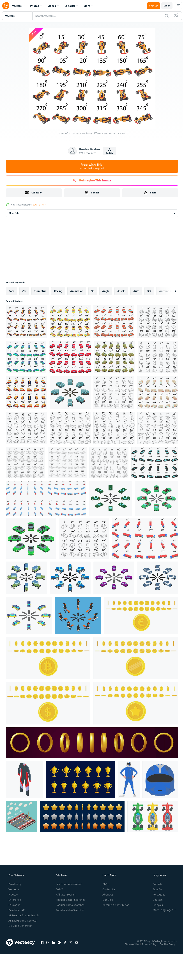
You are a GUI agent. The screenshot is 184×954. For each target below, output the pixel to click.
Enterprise (14, 899)
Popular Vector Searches (70, 899)
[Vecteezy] (5, 5)
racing (58, 291)
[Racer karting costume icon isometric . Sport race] (24, 779)
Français (155, 905)
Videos (52, 6)
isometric (40, 291)
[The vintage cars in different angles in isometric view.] (26, 578)
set (149, 291)
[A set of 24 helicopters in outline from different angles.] (25, 462)
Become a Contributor (115, 905)
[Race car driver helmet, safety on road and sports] (160, 779)
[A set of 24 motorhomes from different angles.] (157, 392)
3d (92, 291)
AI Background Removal (22, 920)
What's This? (39, 204)
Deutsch (155, 899)
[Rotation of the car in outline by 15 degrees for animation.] (84, 538)
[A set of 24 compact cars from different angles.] (158, 357)
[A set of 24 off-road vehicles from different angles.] (108, 462)
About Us (107, 894)
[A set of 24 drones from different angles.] (67, 462)
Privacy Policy (146, 944)
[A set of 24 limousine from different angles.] (154, 462)
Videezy (12, 894)
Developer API (16, 910)
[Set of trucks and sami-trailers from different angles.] (46, 498)
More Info (14, 213)
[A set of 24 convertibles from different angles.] (70, 321)
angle (105, 291)
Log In (164, 5)
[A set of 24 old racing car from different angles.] (113, 321)
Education (14, 905)
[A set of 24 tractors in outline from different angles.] (157, 321)
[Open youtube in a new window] (76, 942)
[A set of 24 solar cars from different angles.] (26, 357)
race (11, 291)
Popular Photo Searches (70, 905)
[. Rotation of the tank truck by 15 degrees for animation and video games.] (145, 538)
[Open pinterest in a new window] (59, 942)
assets (121, 291)
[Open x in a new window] (70, 942)
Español (155, 889)
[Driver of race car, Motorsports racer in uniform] (129, 779)
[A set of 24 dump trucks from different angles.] (113, 392)
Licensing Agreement (68, 884)
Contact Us (108, 889)
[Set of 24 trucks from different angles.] (114, 428)
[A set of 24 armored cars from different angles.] (114, 357)
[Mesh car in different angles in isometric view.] (113, 578)
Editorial (70, 6)
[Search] (164, 16)
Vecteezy (13, 889)
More (87, 6)
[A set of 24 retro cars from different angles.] (26, 392)
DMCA (59, 889)
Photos (34, 6)
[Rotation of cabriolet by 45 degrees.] (156, 498)
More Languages (160, 910)
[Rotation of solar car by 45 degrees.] (29, 615)
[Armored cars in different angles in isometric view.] (70, 392)
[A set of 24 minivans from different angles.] (26, 428)
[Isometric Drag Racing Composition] (21, 816)
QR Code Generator (19, 925)
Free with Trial (90, 166)
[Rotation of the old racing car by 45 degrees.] (110, 498)
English (154, 884)
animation (76, 291)
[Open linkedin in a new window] (53, 942)
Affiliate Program (66, 894)
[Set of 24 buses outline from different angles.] (70, 428)
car (24, 291)
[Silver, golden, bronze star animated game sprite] (82, 816)
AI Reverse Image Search (23, 915)
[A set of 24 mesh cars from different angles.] (70, 357)
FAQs (105, 884)
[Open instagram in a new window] (47, 942)
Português (156, 894)
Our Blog (107, 899)
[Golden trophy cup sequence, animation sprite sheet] (80, 779)
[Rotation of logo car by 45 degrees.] (157, 578)
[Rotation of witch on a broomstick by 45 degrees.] (78, 615)
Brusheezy (14, 884)
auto (136, 291)
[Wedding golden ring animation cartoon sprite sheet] (92, 742)
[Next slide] (170, 291)
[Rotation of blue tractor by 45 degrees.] (70, 578)
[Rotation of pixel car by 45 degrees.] (31, 538)
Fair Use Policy (164, 944)
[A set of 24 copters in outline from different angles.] (157, 428)
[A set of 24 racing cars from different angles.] (26, 321)
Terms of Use (129, 944)
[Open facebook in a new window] (42, 942)
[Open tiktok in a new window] (65, 942)
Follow (108, 153)
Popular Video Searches (70, 910)
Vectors (17, 6)
